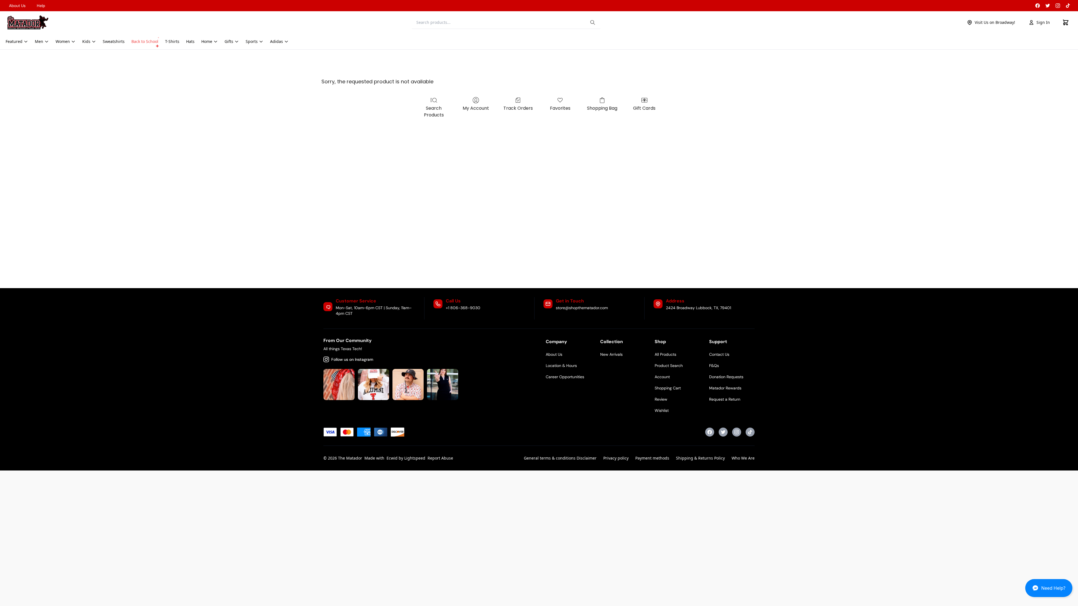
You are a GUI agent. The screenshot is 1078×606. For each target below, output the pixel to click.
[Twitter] (1047, 5)
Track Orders (518, 108)
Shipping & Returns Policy (700, 458)
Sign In (1043, 22)
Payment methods (652, 458)
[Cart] (1065, 22)
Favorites (560, 108)
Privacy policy (616, 458)
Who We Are (743, 458)
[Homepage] (28, 22)
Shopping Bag (602, 108)
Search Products (434, 111)
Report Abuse (440, 458)
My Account (476, 108)
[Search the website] (592, 22)
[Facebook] (1037, 5)
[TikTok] (1068, 5)
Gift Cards (644, 108)
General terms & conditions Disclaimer (560, 458)
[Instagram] (1057, 5)
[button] (1048, 590)
